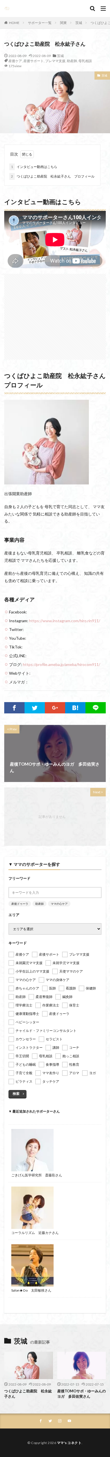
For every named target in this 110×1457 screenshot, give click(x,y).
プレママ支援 (55, 61)
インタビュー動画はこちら (34, 167)
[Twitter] (35, 707)
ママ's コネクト (69, 1443)
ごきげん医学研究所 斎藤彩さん (36, 1175)
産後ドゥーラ (19, 903)
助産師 (72, 61)
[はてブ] (75, 707)
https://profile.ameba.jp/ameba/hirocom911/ (61, 664)
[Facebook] (14, 707)
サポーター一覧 (40, 23)
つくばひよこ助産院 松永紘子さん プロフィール (52, 176)
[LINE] (95, 707)
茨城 (78, 23)
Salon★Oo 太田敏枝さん (31, 1290)
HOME (14, 23)
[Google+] (55, 707)
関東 (63, 23)
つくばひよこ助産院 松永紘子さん (28, 1394)
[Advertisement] (55, 314)
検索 (16, 1093)
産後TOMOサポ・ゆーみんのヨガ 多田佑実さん (81, 1394)
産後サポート (33, 61)
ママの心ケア (59, 903)
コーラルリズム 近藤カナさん (35, 1233)
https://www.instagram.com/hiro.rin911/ (64, 620)
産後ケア (15, 61)
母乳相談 (85, 61)
